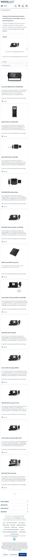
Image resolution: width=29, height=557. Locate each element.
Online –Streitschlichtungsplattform (11, 529)
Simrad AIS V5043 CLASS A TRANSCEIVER (12, 86)
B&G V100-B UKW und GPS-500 (10, 157)
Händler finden (6, 525)
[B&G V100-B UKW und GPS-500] (14, 147)
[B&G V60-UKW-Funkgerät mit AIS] (14, 393)
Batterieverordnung (21, 525)
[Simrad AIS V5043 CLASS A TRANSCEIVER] (14, 76)
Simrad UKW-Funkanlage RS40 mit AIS (12, 438)
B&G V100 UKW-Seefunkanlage (10, 192)
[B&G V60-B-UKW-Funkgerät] (14, 322)
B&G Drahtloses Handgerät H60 (10, 122)
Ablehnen (5, 554)
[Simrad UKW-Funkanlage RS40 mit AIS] (14, 428)
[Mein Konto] (22, 5)
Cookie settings (21, 522)
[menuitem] (4, 5)
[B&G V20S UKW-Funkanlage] (14, 463)
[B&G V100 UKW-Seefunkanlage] (14, 182)
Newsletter (13, 525)
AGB (4, 522)
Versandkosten (18, 517)
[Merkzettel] (19, 5)
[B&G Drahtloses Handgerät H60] (14, 112)
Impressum (21, 527)
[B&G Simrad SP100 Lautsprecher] (14, 252)
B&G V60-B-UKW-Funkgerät (9, 332)
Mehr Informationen (16, 550)
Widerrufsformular (14, 534)
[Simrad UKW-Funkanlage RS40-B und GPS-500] (14, 287)
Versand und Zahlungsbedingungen (9, 531)
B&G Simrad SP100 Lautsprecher (10, 262)
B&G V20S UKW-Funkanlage (9, 473)
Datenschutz (7, 527)
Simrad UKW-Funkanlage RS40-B (10, 367)
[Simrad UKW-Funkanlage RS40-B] (14, 357)
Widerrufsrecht (22, 531)
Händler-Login (14, 527)
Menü (5, 6)
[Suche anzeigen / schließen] (15, 5)
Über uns (22, 529)
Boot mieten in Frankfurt (11, 522)
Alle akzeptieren (13, 554)
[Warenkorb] (26, 5)
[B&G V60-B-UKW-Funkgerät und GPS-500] (14, 44)
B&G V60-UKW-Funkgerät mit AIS (10, 403)
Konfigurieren (23, 554)
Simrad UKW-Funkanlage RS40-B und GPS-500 (14, 297)
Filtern (4, 61)
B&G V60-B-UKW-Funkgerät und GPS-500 (15, 51)
